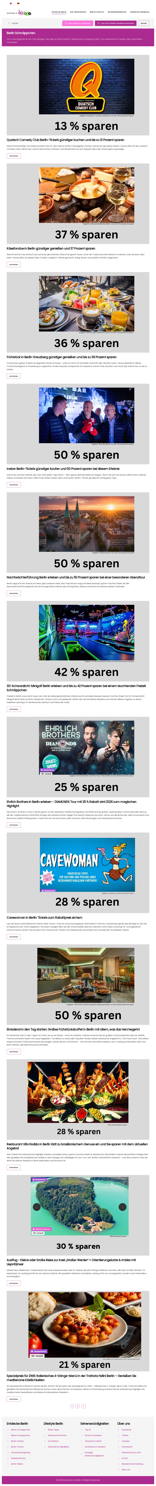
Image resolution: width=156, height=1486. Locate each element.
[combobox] (21, 23)
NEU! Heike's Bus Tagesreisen (79, 23)
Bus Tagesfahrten (78, 12)
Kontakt (144, 23)
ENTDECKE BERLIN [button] (59, 12)
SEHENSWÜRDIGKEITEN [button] (117, 12)
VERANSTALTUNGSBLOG (139, 12)
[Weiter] (83, 1406)
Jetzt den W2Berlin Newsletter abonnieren (117, 23)
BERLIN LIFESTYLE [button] (97, 12)
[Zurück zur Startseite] (19, 12)
